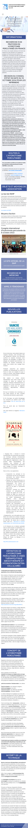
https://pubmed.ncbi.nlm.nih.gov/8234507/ (11, 604)
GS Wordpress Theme (5, 826)
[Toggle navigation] (3, 14)
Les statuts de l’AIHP (6, 210)
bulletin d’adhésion (18, 173)
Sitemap (12, 826)
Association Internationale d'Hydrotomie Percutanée (15, 824)
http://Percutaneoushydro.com (10, 541)
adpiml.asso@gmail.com (16, 175)
